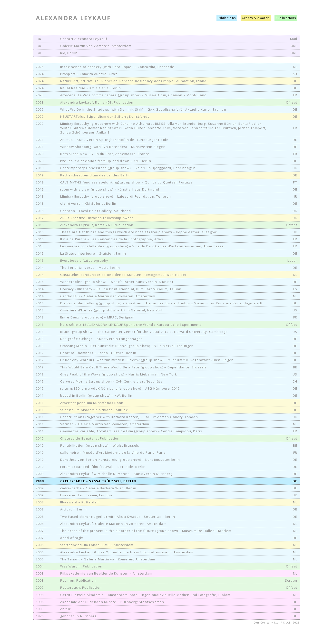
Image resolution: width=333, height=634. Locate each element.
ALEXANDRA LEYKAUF (73, 18)
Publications (286, 18)
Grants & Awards (256, 18)
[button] (166, 66)
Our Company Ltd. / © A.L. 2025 (277, 622)
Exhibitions (227, 18)
